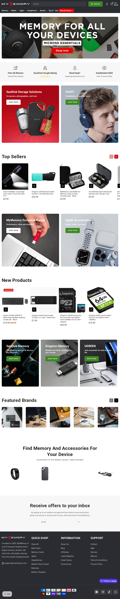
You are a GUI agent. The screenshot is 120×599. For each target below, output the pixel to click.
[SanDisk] (36, 418)
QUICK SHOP (39, 538)
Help (92, 548)
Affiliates (65, 552)
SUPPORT (97, 538)
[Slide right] (116, 157)
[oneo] (108, 418)
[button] (114, 4)
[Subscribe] (78, 522)
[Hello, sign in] (107, 4)
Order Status (66, 560)
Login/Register (67, 556)
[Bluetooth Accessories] (15, 474)
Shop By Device (65, 10)
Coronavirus (66, 564)
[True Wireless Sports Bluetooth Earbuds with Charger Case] (100, 176)
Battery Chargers (38, 572)
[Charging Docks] (105, 474)
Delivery (94, 552)
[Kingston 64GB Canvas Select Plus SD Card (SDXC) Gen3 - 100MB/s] (100, 300)
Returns (94, 556)
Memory (5, 10)
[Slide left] (111, 157)
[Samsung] (84, 418)
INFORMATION (70, 538)
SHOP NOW (13, 102)
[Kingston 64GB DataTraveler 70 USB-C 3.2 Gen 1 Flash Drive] (43, 300)
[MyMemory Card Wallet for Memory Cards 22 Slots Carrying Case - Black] (72, 176)
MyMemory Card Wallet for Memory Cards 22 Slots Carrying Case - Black (70, 194)
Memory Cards (37, 552)
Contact (94, 544)
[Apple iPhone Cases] (45, 474)
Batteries (35, 568)
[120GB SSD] (75, 474)
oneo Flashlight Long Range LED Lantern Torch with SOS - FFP (14, 194)
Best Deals (36, 548)
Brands (42, 10)
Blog (63, 548)
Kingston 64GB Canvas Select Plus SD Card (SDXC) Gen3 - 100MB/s (100, 317)
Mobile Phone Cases (40, 564)
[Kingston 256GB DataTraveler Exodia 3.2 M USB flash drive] (43, 176)
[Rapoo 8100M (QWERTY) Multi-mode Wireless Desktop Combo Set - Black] (15, 300)
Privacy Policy (97, 564)
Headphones (32, 10)
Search (97, 4)
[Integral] (60, 418)
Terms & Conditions (99, 560)
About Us (65, 544)
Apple (22, 10)
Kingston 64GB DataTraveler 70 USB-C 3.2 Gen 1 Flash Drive (43, 316)
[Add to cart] (6, 186)
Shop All (35, 544)
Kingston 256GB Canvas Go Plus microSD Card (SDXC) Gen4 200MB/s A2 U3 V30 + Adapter (70, 318)
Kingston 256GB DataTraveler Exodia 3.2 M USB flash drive (43, 193)
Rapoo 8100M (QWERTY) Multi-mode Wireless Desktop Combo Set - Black (14, 317)
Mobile (13, 10)
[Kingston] (12, 418)
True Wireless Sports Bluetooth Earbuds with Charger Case (100, 193)
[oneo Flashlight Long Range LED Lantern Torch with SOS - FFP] (15, 176)
